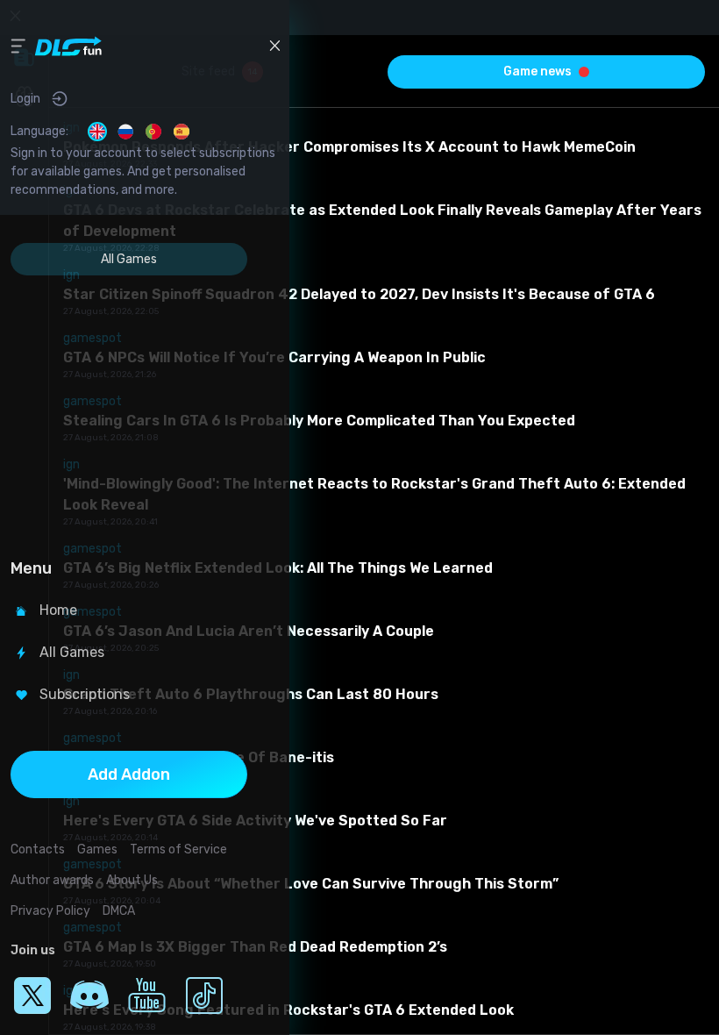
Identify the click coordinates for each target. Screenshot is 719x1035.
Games (97, 849)
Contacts (38, 849)
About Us (132, 880)
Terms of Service (178, 849)
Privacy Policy (50, 910)
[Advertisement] (129, 411)
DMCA (119, 910)
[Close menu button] (274, 46)
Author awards (52, 880)
